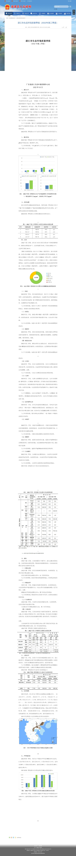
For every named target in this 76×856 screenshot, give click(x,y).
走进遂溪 (52, 13)
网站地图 (40, 845)
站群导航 (68, 13)
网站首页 (10, 13)
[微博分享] (11, 837)
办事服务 (43, 13)
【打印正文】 (19, 837)
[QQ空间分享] (15, 837)
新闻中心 (18, 13)
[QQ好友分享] (13, 837)
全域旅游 (60, 13)
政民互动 (35, 13)
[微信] (73, 11)
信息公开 (27, 13)
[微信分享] (9, 837)
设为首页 (35, 845)
